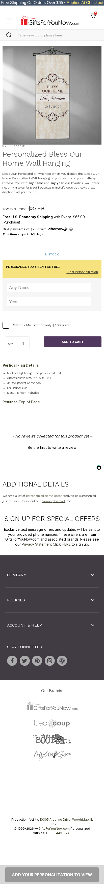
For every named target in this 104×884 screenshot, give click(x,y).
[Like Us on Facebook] (12, 661)
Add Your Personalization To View (52, 874)
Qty (10, 343)
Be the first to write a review (52, 447)
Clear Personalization (82, 272)
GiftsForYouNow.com (54, 828)
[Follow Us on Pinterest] (37, 661)
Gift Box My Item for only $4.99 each (41, 325)
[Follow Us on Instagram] (50, 661)
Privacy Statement (37, 544)
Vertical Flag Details (21, 365)
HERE (66, 544)
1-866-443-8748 (58, 833)
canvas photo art (53, 501)
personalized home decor (44, 496)
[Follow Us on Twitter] (25, 661)
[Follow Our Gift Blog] (62, 661)
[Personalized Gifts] (49, 19)
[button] (52, 447)
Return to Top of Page (21, 402)
